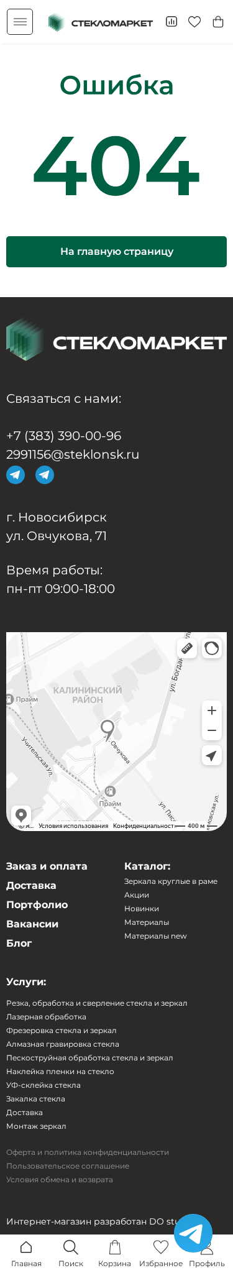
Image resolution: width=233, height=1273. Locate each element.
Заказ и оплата (47, 866)
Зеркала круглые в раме (170, 881)
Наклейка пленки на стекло (60, 1071)
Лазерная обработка (46, 1017)
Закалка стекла (35, 1099)
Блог (19, 944)
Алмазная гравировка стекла (62, 1044)
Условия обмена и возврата (59, 1179)
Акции (136, 895)
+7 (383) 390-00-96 (63, 436)
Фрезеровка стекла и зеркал (61, 1030)
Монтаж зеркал (36, 1126)
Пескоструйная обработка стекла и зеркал (89, 1058)
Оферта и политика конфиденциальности (87, 1152)
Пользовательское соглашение (67, 1166)
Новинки (141, 908)
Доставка (31, 886)
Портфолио (37, 905)
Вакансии (32, 924)
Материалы (146, 922)
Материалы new (155, 936)
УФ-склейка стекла (43, 1085)
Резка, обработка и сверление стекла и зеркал (97, 1003)
